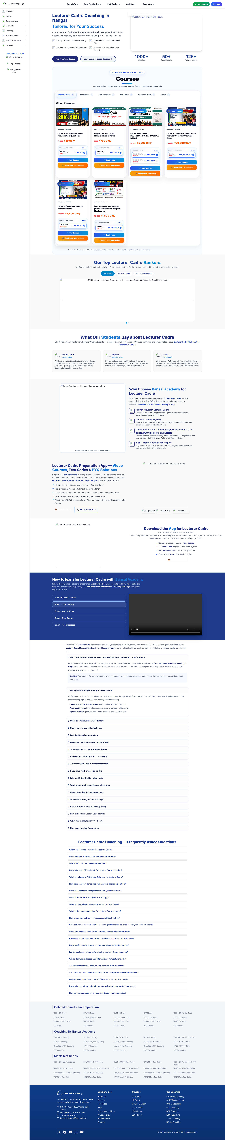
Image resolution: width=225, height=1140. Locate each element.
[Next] (193, 300)
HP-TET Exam (119, 1026)
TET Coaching (59, 1050)
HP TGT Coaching (90, 1046)
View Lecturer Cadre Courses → (98, 59)
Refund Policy (104, 1118)
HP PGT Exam (59, 1017)
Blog (100, 1107)
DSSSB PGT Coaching (152, 1042)
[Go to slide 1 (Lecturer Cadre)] (126, 323)
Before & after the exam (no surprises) (88, 806)
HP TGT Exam (89, 1021)
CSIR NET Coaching (61, 1037)
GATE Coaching (150, 1037)
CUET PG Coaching (121, 1037)
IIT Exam (136, 1100)
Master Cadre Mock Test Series (126, 1073)
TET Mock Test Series (62, 1077)
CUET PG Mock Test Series (124, 1062)
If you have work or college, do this (86, 771)
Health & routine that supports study (87, 792)
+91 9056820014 (67, 1115)
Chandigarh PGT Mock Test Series (67, 1073)
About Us (102, 1096)
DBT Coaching (172, 1111)
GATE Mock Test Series (152, 1062)
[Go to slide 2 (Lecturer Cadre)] (128, 323)
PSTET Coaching (150, 1050)
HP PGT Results (124, 274)
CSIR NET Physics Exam (183, 1013)
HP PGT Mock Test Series (63, 1068)
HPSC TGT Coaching (182, 1046)
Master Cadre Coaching (123, 1046)
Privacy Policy (104, 1115)
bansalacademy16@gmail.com (73, 1118)
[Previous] (62, 300)
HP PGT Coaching (60, 1042)
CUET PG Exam (119, 1013)
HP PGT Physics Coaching (94, 1042)
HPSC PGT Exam (180, 1017)
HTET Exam (88, 1026)
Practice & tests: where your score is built (89, 742)
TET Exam (57, 1026)
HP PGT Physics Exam (92, 1017)
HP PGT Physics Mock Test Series (97, 1068)
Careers (101, 1100)
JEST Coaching (173, 1118)
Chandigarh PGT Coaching (64, 1046)
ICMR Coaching (173, 1115)
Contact (101, 1122)
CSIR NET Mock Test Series (64, 1062)
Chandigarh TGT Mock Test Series (157, 1073)
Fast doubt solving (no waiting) (84, 735)
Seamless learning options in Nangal (86, 799)
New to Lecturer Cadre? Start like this (87, 814)
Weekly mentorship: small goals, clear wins (90, 785)
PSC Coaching (172, 1107)
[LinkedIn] (76, 1132)
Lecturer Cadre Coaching (123, 1042)
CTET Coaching (180, 1050)
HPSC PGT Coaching (182, 1042)
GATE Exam (148, 1013)
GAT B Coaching (173, 1104)
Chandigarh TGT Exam (152, 1021)
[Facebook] (59, 1132)
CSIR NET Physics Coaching (184, 1037)
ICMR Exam (137, 1111)
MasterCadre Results (144, 274)
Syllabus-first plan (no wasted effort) (87, 721)
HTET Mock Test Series (92, 1077)
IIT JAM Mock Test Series (93, 1062)
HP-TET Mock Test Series (123, 1077)
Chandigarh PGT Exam (62, 1021)
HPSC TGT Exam (180, 1021)
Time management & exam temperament (89, 764)
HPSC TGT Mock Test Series (184, 1073)
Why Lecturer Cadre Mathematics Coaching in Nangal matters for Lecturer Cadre (107, 657)
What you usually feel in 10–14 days (86, 821)
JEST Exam (137, 1115)
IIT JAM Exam (89, 1013)
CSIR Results (108, 274)
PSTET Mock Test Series (153, 1077)
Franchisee (102, 1104)
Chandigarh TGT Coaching (154, 1046)
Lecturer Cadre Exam (122, 1017)
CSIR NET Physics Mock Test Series (185, 1063)
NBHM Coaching (173, 1122)
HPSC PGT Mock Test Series (184, 1068)
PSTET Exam (149, 1026)
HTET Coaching (90, 1050)
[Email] (81, 1132)
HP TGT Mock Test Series (93, 1073)
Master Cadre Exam (121, 1021)
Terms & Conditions (106, 1111)
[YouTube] (70, 1132)
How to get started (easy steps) (84, 828)
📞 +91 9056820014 (86, 509)
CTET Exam (178, 1026)
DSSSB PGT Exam (151, 1017)
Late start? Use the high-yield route (86, 778)
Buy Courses (203, 4)
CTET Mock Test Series (182, 1077)
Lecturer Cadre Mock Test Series (126, 1068)
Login (218, 4)
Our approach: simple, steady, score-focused (91, 690)
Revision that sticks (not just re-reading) (88, 756)
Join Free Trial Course (65, 59)
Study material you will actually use (86, 728)
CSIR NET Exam (60, 1013)
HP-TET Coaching (120, 1050)
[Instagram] (65, 1132)
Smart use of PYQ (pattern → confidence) (89, 749)
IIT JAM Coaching (90, 1037)
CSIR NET (136, 1096)
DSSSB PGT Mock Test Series (155, 1068)
